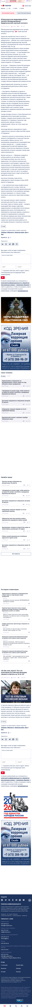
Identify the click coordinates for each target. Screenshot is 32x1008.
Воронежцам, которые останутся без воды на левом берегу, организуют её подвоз (16, 528)
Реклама (18, 971)
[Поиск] (16, 1006)
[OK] (13, 900)
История (3, 971)
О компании (4, 965)
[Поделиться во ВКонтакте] (2, 244)
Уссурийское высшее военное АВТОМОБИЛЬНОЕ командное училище (16, 600)
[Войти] (22, 1006)
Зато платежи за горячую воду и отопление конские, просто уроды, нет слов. (15, 629)
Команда (18, 968)
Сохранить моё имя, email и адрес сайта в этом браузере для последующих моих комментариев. (15, 272)
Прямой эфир (28, 5)
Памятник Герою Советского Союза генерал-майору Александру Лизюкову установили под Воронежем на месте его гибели (14, 609)
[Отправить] (3, 277)
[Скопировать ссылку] (16, 244)
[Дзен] (2, 900)
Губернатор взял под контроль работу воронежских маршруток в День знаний (14, 519)
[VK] (9, 900)
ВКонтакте (10, 232)
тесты (4, 721)
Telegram (4, 232)
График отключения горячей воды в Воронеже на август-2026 (15, 624)
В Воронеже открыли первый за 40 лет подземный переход (14, 409)
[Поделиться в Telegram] (9, 244)
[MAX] (20, 900)
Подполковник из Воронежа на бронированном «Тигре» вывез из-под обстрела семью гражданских (14, 382)
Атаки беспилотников (24, 13)
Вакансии (3, 968)
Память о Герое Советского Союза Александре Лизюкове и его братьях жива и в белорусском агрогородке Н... (15, 616)
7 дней (8, 376)
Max (2, 234)
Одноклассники (19, 232)
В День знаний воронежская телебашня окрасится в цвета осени (14, 537)
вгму (4, 226)
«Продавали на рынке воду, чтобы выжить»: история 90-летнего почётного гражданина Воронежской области (16, 392)
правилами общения (22, 285)
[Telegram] (6, 900)
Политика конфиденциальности (11, 904)
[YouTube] (24, 900)
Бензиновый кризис (8, 13)
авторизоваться (23, 291)
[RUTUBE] (16, 900)
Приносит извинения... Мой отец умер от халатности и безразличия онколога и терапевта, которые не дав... (16, 643)
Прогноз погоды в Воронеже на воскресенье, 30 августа (11, 482)
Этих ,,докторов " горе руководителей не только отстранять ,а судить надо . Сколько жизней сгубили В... (16, 658)
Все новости (16, 554)
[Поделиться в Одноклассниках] (6, 244)
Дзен (26, 232)
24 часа (3, 376)
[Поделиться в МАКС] (13, 244)
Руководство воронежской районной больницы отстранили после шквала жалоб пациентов (15, 637)
